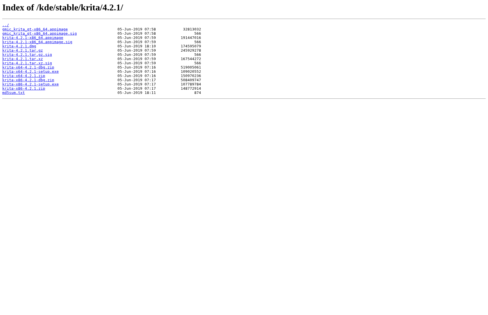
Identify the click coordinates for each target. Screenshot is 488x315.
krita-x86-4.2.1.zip (23, 88)
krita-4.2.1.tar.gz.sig (27, 54)
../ (5, 25)
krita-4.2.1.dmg (19, 46)
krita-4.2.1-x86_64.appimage (32, 38)
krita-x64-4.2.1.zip (23, 76)
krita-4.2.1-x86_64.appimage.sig (37, 42)
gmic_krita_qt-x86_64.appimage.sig (39, 33)
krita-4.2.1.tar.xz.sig (27, 63)
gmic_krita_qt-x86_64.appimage (35, 29)
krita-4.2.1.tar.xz (22, 59)
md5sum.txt (13, 93)
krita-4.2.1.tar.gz (22, 50)
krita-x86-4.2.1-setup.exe (30, 84)
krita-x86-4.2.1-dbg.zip (28, 80)
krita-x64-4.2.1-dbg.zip (28, 67)
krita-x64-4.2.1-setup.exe (30, 71)
